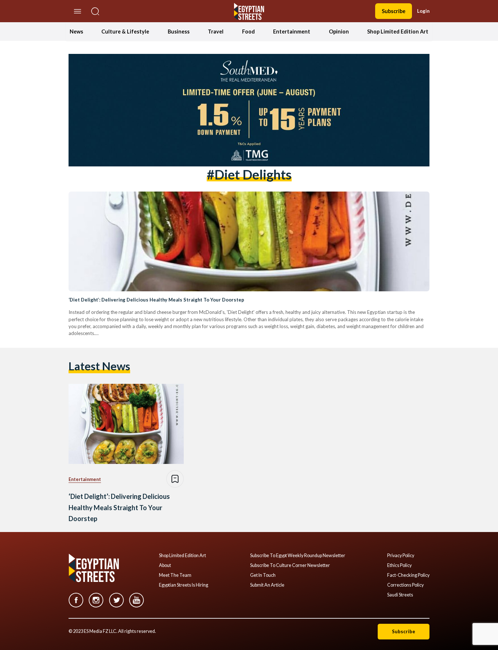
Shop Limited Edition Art (397, 31)
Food (248, 31)
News (76, 31)
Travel (215, 31)
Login (423, 11)
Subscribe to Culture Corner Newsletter (290, 565)
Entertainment (291, 31)
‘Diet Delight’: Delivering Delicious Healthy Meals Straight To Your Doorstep (156, 300)
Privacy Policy (400, 555)
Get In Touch (263, 575)
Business (179, 31)
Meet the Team (175, 575)
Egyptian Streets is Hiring (183, 585)
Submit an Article (267, 585)
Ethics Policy (399, 565)
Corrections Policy (405, 585)
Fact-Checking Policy (408, 575)
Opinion (339, 31)
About (165, 565)
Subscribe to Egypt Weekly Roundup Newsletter (297, 555)
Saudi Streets (400, 595)
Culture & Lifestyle (125, 31)
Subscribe (393, 11)
